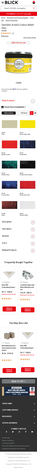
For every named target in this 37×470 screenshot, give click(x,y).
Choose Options (9, 309)
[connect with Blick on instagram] (19, 433)
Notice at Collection (8, 440)
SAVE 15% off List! (18, 43)
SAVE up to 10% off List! (27, 295)
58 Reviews (4, 36)
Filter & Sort (8, 113)
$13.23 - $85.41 (26, 293)
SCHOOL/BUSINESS (9, 423)
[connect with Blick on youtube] (32, 433)
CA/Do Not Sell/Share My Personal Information (16, 446)
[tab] (18, 100)
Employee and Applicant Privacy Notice (13, 448)
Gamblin (4, 30)
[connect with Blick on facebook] (6, 433)
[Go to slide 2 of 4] (17, 83)
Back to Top (17, 381)
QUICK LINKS (7, 404)
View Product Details (29, 37)
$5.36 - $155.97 (7, 353)
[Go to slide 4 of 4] (20, 83)
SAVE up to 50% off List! (9, 294)
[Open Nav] (3, 2)
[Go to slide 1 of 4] (16, 83)
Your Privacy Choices (8, 443)
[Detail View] (35, 113)
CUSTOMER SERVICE (10, 410)
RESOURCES (7, 416)
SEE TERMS (27, 14)
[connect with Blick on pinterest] (26, 433)
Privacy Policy (6, 438)
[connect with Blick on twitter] (13, 433)
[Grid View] (31, 113)
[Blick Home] (12, 2)
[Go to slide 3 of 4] (19, 83)
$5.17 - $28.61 (7, 292)
